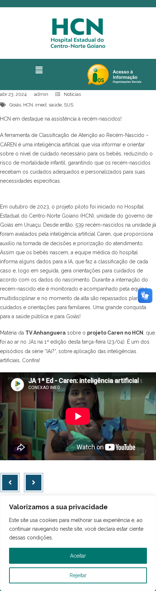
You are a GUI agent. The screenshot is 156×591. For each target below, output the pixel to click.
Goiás (15, 105)
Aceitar (78, 556)
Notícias (72, 94)
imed (40, 105)
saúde (55, 105)
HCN (28, 105)
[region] (78, 543)
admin (41, 94)
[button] (39, 70)
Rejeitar (78, 575)
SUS (68, 105)
